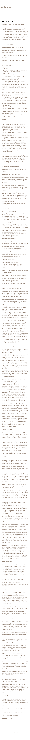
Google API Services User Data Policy (17, 647)
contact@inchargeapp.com (11, 715)
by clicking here (19, 391)
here (14, 407)
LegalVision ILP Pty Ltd (8, 722)
